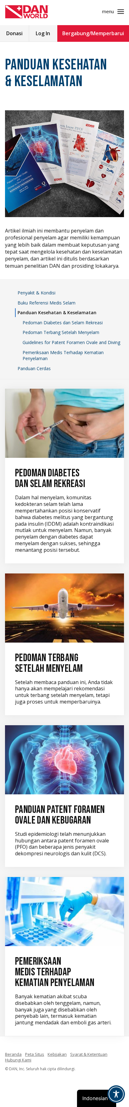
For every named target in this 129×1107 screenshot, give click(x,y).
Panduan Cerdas (34, 368)
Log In (43, 33)
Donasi (14, 33)
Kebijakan (57, 1054)
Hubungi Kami (18, 1060)
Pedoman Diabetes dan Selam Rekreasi (63, 323)
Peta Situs (34, 1054)
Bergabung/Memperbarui (93, 33)
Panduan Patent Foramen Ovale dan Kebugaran (60, 815)
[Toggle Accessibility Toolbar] (116, 1094)
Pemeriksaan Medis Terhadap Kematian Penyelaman (63, 355)
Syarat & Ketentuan (88, 1054)
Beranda (13, 1054)
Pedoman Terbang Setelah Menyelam (61, 332)
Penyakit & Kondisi (36, 293)
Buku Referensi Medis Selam (46, 303)
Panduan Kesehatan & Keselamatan (57, 312)
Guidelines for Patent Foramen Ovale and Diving (71, 342)
